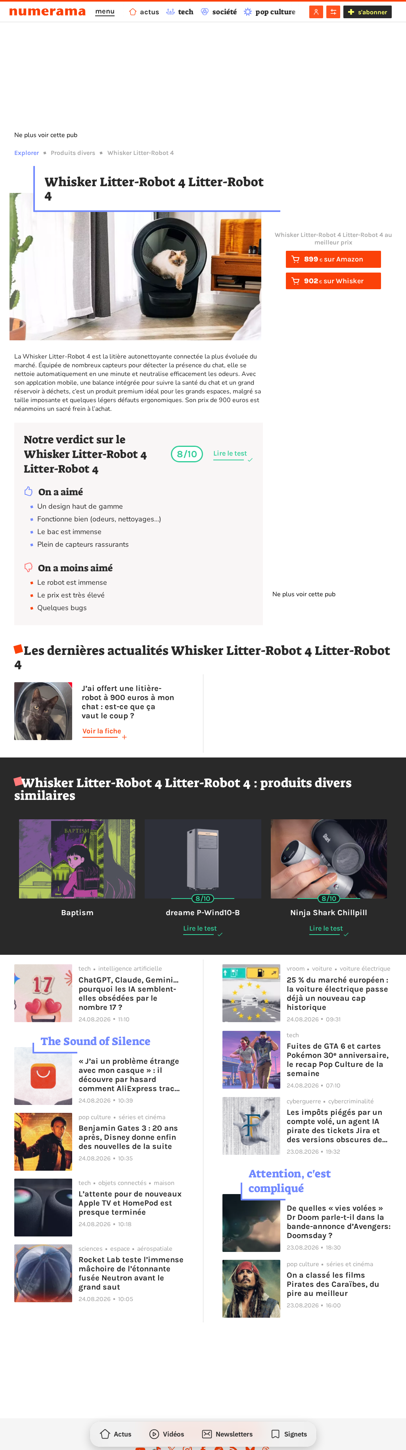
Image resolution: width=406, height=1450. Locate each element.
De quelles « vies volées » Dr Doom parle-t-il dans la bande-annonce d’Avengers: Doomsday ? (339, 1222)
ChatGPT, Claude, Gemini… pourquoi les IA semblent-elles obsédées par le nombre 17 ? (128, 993)
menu (105, 11)
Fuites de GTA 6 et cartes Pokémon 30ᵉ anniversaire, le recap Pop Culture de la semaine (338, 1060)
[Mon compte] (316, 12)
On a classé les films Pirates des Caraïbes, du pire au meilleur (333, 1284)
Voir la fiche (101, 731)
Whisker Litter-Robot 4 (140, 152)
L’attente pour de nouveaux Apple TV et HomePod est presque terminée (130, 1203)
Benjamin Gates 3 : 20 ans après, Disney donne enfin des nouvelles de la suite (128, 1137)
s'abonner (372, 12)
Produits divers (73, 152)
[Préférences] (333, 12)
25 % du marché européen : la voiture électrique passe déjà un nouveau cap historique (337, 993)
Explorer (26, 152)
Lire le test (230, 453)
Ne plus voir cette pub (45, 135)
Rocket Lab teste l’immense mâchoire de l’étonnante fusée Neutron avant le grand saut (131, 1273)
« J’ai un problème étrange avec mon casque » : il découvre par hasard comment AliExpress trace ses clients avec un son (129, 1075)
